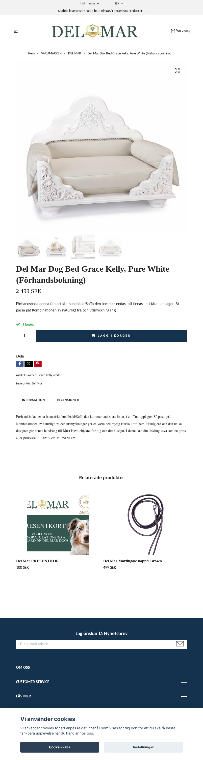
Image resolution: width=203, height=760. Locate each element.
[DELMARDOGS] (95, 31)
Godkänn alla (59, 747)
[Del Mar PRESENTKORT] (58, 524)
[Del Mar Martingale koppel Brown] (145, 524)
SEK (117, 3)
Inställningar (143, 747)
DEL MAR (74, 53)
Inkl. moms (88, 3)
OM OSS (23, 668)
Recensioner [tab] (68, 400)
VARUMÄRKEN (51, 53)
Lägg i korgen (114, 335)
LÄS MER (23, 696)
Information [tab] (33, 400)
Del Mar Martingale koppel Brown (132, 561)
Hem (31, 53)
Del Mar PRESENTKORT (38, 561)
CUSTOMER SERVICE (32, 682)
